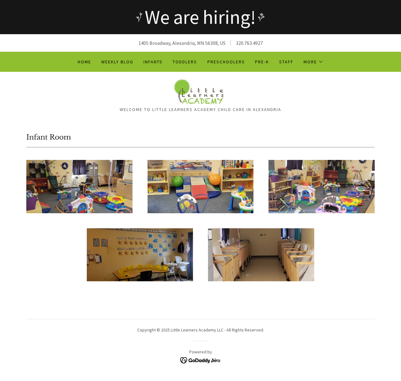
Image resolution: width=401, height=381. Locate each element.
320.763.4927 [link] (249, 43)
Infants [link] (153, 62)
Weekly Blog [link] (117, 62)
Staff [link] (286, 62)
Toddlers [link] (185, 62)
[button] (313, 62)
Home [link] (84, 62)
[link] (200, 91)
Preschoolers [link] (226, 62)
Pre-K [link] (262, 62)
